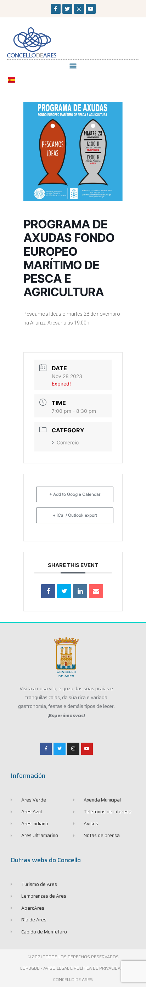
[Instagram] (79, 9)
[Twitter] (67, 9)
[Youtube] (91, 9)
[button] (73, 65)
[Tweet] (64, 591)
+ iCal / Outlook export (75, 515)
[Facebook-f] (56, 9)
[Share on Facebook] (48, 591)
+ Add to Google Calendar (74, 494)
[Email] (96, 591)
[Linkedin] (80, 591)
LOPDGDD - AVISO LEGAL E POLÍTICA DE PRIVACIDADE (73, 968)
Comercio (68, 442)
